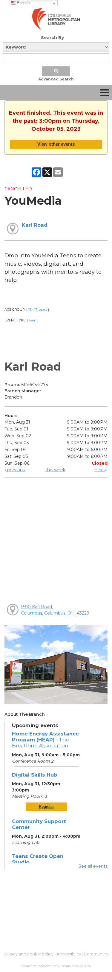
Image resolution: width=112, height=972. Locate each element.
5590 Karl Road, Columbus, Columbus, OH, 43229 (55, 610)
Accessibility (68, 953)
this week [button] (55, 469)
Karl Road (34, 225)
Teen (32, 320)
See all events (93, 866)
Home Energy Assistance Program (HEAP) (45, 740)
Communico (96, 953)
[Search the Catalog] (56, 71)
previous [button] (15, 469)
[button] (104, 92)
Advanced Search (56, 79)
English (23, 3)
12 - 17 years (37, 309)
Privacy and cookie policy (28, 953)
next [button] (100, 469)
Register (46, 806)
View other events (56, 144)
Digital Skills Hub (34, 775)
